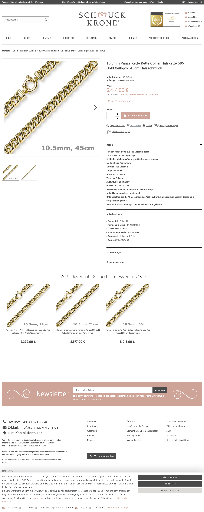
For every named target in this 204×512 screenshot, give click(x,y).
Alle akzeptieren (170, 477)
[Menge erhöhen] (117, 114)
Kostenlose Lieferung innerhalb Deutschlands (137, 94)
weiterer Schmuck (159, 38)
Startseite (6, 51)
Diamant (47, 38)
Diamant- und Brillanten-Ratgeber (142, 431)
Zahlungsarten (134, 435)
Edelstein (68, 38)
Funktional (99, 507)
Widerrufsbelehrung (176, 426)
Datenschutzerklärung (177, 421)
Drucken (149, 126)
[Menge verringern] (117, 119)
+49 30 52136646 (34, 422)
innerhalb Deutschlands (143, 2)
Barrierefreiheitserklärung (178, 440)
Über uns (131, 421)
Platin (112, 38)
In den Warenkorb (137, 115)
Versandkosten (134, 440)
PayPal (83, 507)
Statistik (28, 507)
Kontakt (191, 13)
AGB (169, 431)
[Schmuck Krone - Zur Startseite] (102, 17)
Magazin (91, 440)
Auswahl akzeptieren (170, 490)
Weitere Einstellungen (118, 507)
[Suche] (46, 19)
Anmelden (91, 421)
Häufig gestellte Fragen (137, 426)
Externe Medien (65, 507)
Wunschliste (195, 22)
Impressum (172, 435)
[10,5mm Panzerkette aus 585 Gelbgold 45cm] (51, 107)
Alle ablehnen (170, 484)
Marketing (45, 507)
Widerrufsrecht (192, 2)
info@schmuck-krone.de (39, 427)
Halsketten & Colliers (27, 51)
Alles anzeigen (190, 38)
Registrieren (92, 426)
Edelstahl (91, 38)
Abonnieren (159, 390)
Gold (8, 38)
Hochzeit (132, 38)
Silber (26, 38)
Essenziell (12, 507)
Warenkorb (194, 26)
